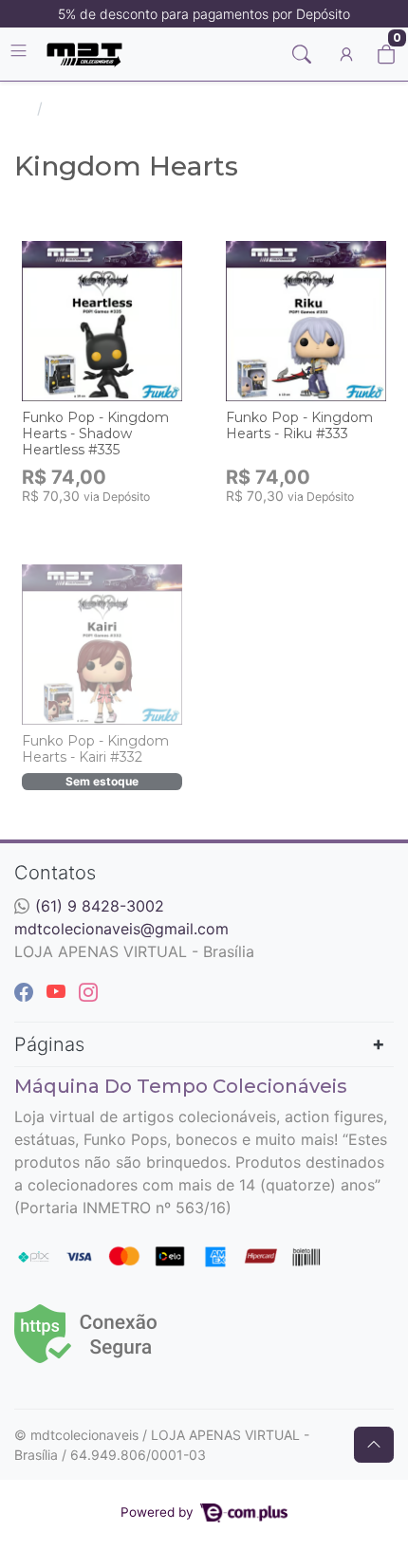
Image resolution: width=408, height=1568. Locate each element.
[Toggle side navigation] (20, 53)
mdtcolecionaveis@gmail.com (121, 928)
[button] (346, 54)
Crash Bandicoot (110, 108)
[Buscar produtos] (302, 54)
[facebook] (26, 992)
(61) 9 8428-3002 (99, 905)
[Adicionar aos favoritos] (45, 252)
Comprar (112, 525)
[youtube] (58, 992)
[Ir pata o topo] (374, 1445)
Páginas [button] (49, 1044)
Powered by (159, 1512)
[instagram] (88, 992)
